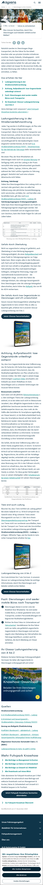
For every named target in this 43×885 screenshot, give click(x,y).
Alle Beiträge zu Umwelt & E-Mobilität (21, 767)
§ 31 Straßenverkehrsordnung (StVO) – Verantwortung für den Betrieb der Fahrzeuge (20, 146)
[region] (21, 866)
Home (3, 7)
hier (29, 538)
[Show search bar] (35, 3)
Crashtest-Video (19, 379)
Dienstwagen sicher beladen (22, 7)
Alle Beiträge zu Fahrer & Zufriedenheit (21, 764)
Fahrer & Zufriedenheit (26, 26)
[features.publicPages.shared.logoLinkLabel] (9, 2)
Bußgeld (29, 286)
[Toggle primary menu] (39, 2)
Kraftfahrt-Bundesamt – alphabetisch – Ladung (19, 730)
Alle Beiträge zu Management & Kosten (21, 760)
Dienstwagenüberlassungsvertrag (14, 520)
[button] (14, 42)
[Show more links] (9, 7)
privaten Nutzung (30, 159)
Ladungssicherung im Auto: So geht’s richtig (18, 749)
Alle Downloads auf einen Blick (18, 771)
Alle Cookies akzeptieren (21, 869)
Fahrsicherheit (10, 625)
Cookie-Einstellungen (21, 881)
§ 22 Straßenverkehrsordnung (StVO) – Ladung (19, 715)
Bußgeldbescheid (31, 254)
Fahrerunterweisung (31, 394)
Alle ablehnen (21, 875)
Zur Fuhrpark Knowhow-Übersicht (19, 802)
